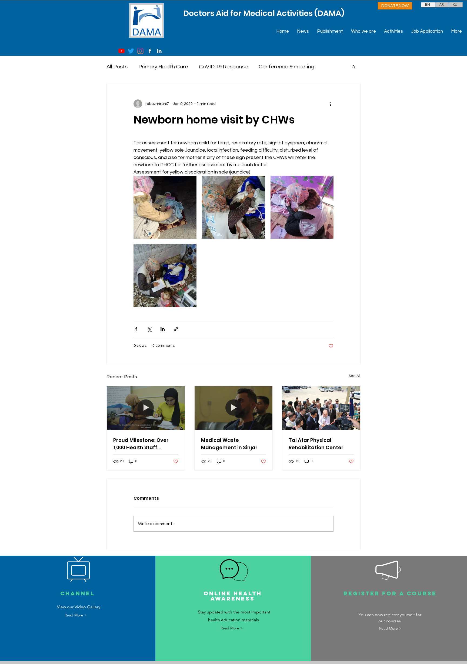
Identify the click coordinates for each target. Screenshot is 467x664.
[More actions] (330, 104)
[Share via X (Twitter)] (149, 329)
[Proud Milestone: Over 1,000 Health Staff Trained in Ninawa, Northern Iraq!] (146, 408)
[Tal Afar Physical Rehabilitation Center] (321, 408)
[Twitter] (131, 51)
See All (355, 376)
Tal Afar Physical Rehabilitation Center (316, 444)
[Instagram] (140, 51)
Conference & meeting (286, 66)
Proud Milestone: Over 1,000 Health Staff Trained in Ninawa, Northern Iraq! (141, 444)
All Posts (117, 66)
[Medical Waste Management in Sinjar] (234, 408)
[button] (353, 67)
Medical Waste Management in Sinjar (229, 444)
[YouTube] (121, 51)
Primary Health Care (163, 66)
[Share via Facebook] (136, 329)
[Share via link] (175, 329)
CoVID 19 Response (223, 66)
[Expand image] (165, 207)
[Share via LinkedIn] (162, 329)
